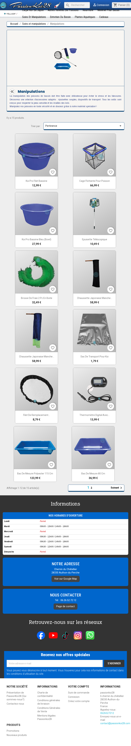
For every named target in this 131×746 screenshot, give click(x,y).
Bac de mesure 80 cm (93, 473)
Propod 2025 (66, 741)
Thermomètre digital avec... (94, 415)
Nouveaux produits (17, 735)
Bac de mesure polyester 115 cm (35, 473)
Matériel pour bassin (108, 10)
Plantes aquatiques (85, 17)
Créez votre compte (79, 701)
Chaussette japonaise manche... (94, 298)
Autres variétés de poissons (63, 10)
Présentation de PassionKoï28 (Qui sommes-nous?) (16, 696)
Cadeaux (103, 17)
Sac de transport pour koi (94, 356)
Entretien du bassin (60, 17)
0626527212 (107, 713)
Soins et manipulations (34, 17)
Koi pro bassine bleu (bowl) (36, 239)
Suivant (117, 488)
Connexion (73, 697)
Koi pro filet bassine (36, 181)
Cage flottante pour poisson (94, 181)
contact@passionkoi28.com (115, 723)
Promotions (13, 730)
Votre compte (78, 686)
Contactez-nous (15, 703)
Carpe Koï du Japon (33, 10)
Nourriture (88, 10)
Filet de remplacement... (36, 415)
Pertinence (83, 126)
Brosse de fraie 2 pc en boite (36, 298)
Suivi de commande (78, 692)
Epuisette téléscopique (94, 239)
